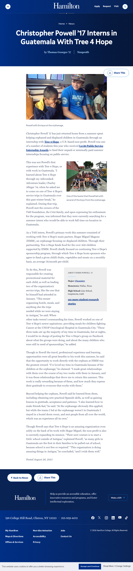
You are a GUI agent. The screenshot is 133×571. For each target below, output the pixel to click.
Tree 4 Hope (51, 142)
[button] (8, 6)
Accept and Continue (90, 566)
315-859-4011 (69, 518)
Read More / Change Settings (117, 566)
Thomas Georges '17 (59, 52)
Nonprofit (83, 52)
